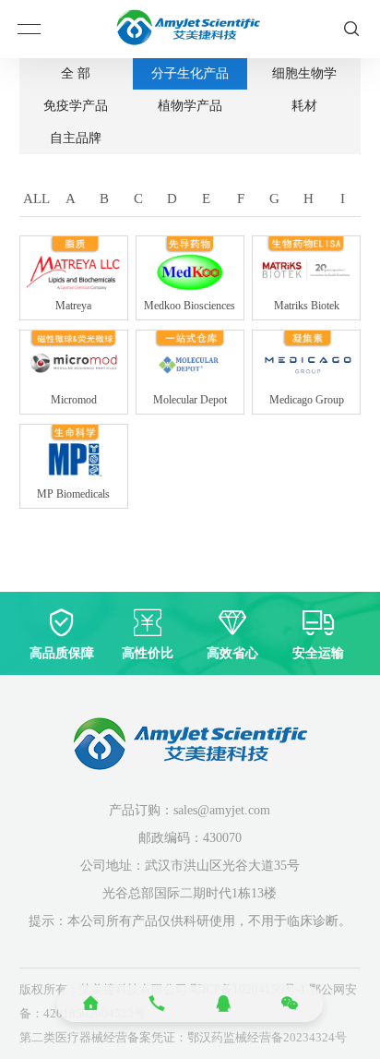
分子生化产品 (190, 73)
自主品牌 (75, 138)
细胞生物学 (304, 73)
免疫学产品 (75, 106)
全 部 (75, 73)
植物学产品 (190, 106)
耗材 (304, 106)
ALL (36, 198)
